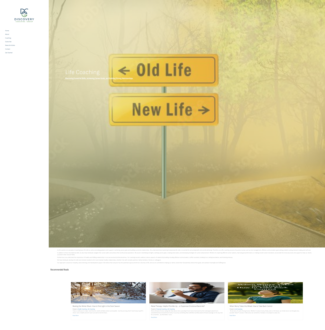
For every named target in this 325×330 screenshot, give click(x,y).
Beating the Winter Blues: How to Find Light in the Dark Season (96, 306)
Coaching (8, 38)
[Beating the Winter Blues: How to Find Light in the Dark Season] (108, 292)
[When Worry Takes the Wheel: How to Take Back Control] (265, 292)
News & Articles (10, 45)
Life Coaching (91, 309)
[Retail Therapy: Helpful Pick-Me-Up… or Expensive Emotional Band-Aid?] (186, 292)
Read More (76, 315)
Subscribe (8, 42)
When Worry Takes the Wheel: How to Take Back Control (251, 306)
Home (7, 31)
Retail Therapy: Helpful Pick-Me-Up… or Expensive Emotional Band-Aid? (178, 306)
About (7, 34)
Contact (7, 49)
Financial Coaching (161, 309)
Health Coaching (82, 309)
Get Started (8, 53)
